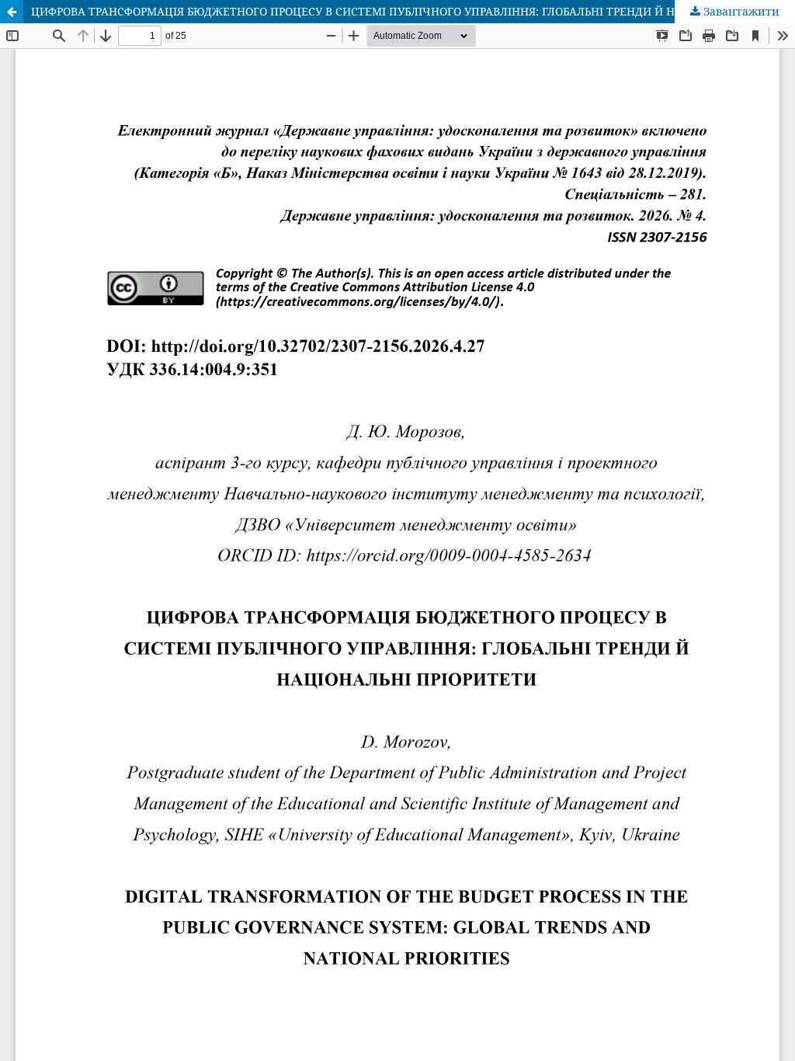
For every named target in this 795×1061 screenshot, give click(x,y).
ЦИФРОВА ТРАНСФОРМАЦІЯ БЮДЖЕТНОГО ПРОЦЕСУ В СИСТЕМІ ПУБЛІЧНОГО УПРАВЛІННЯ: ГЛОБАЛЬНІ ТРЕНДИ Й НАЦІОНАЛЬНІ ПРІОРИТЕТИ (413, 11)
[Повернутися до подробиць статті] (11, 11)
